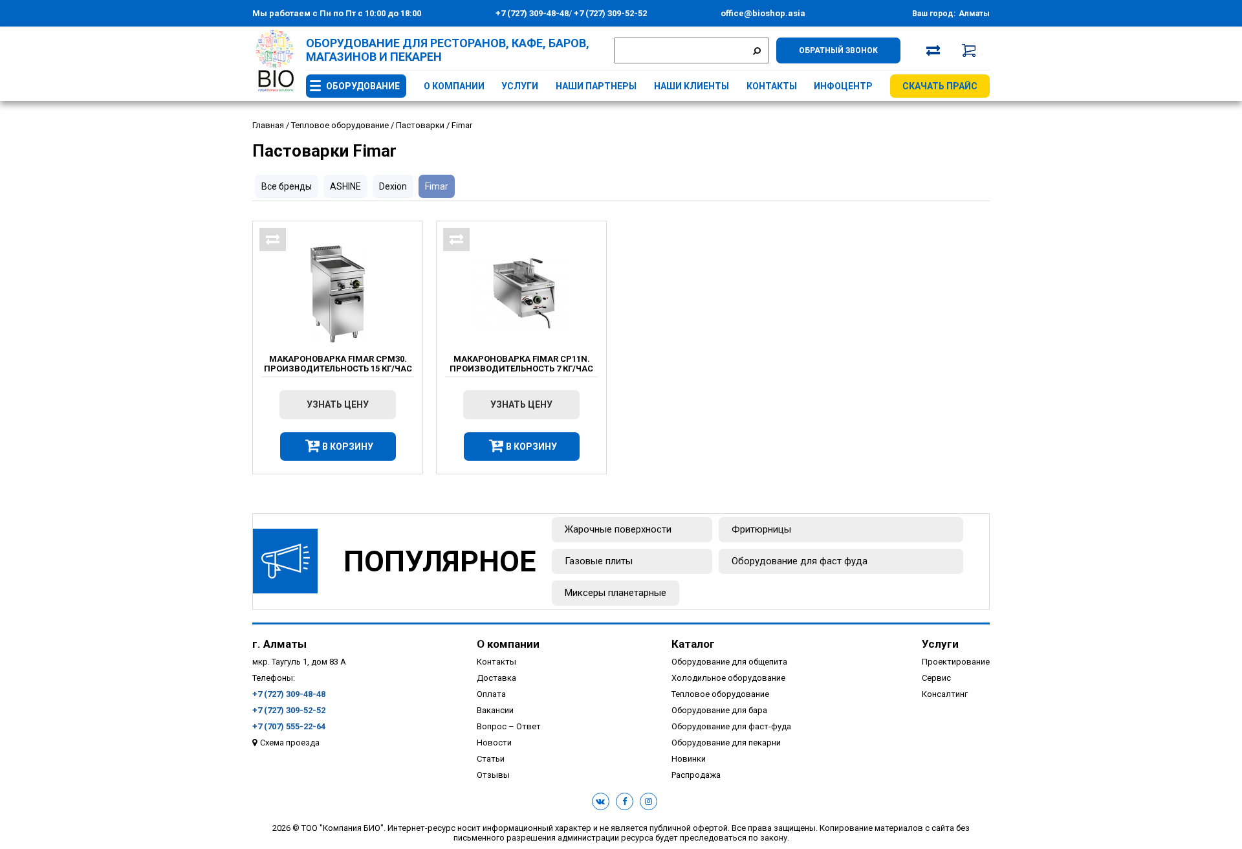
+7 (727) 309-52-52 (609, 13)
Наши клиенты (691, 86)
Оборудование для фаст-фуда (731, 726)
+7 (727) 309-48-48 (532, 13)
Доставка (496, 678)
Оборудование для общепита (729, 662)
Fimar (436, 186)
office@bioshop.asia (763, 13)
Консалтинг (945, 694)
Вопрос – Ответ (509, 726)
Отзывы (493, 775)
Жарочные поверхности (618, 529)
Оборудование (363, 86)
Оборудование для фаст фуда (799, 561)
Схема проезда (290, 742)
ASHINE (345, 186)
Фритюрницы (761, 529)
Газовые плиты (599, 561)
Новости (494, 742)
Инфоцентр (843, 86)
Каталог (693, 643)
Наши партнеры (596, 86)
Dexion (393, 186)
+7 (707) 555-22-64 (288, 726)
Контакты (771, 86)
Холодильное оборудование (728, 678)
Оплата (491, 694)
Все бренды (286, 186)
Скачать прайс (939, 86)
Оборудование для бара (719, 710)
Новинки (688, 759)
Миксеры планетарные (615, 593)
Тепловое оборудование (720, 694)
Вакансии (495, 710)
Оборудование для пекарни (726, 742)
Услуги (519, 86)
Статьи (491, 759)
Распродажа (696, 775)
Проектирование (956, 662)
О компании (454, 86)
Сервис (936, 678)
